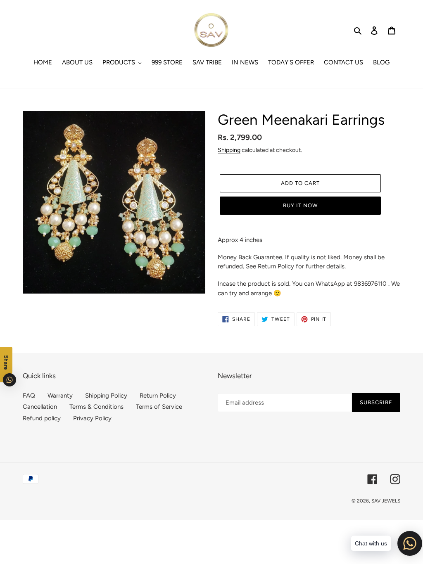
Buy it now (300, 205)
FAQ (29, 395)
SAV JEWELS (385, 501)
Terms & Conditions (96, 406)
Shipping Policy (106, 395)
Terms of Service (159, 406)
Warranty (60, 395)
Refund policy (42, 418)
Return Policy (158, 395)
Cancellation (40, 406)
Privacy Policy (92, 418)
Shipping (229, 150)
